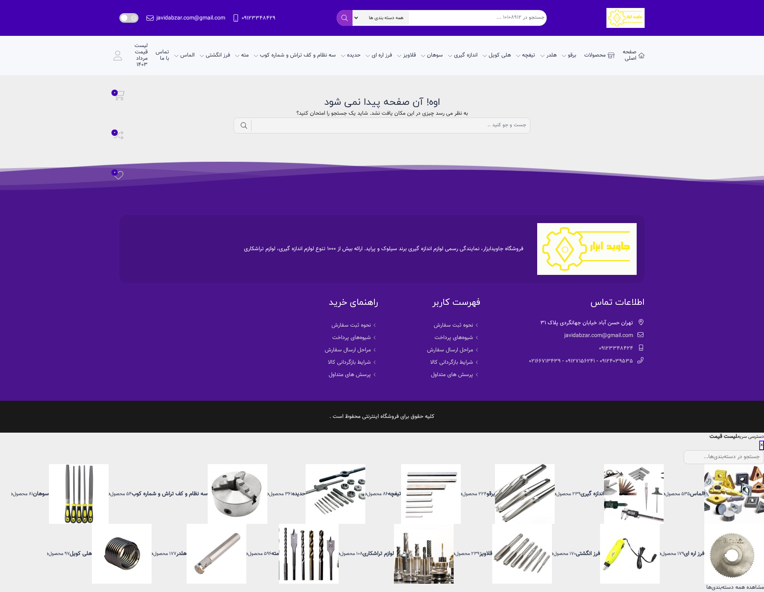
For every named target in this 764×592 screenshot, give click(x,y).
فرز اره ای (382, 55)
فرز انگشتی (218, 55)
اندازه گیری (465, 55)
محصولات (595, 55)
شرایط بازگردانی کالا (451, 362)
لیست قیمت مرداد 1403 (141, 55)
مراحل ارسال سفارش (450, 350)
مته (245, 55)
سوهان (435, 55)
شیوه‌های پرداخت (454, 337)
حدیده (354, 55)
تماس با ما (162, 55)
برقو (572, 55)
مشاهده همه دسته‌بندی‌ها (735, 587)
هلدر (551, 55)
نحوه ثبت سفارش (453, 325)
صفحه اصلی (629, 55)
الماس (187, 55)
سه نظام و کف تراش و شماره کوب (298, 55)
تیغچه (528, 55)
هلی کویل (500, 55)
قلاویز (409, 55)
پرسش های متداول (452, 374)
